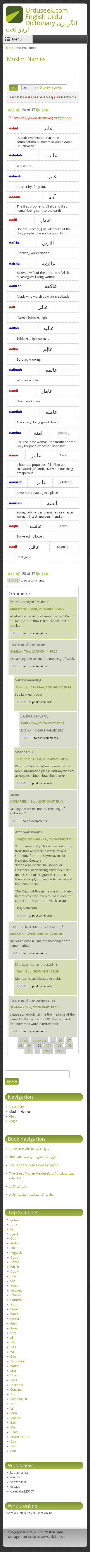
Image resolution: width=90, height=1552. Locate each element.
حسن (13, 1224)
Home (9, 48)
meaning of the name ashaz (32, 1000)
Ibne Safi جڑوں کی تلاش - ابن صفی (33, 1157)
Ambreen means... (29, 832)
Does (14, 1375)
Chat (12, 1116)
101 (48, 1045)
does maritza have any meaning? (36, 926)
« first (24, 1041)
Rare (13, 1328)
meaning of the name (27, 644)
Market (15, 1418)
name (14, 794)
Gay (13, 1333)
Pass (13, 1380)
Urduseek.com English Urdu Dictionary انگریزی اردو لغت (41, 19)
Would (14, 1309)
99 (29, 1045)
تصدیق (14, 1219)
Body (14, 1271)
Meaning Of (18, 1399)
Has (13, 1347)
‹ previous (40, 1041)
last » (60, 1050)
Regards (16, 1252)
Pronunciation (20, 1437)
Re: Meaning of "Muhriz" (30, 601)
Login (13, 1121)
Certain (15, 1318)
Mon (13, 1413)
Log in (13, 580)
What (14, 1314)
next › (47, 1050)
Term (14, 1432)
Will (12, 1352)
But (13, 1404)
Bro (13, 1394)
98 (20, 1045)
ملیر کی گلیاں (18, 1186)
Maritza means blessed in (36, 964)
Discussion (18, 1361)
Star (13, 1371)
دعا (12, 1229)
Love (13, 1248)
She (13, 1281)
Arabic (14, 1243)
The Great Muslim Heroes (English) (34, 1165)
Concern (16, 1389)
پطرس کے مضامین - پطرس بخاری (31, 1194)
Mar (13, 1427)
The (13, 1276)
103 (68, 1045)
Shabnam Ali (25, 752)
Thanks (15, 1295)
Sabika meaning (28, 680)
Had (13, 1342)
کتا (12, 1408)
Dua (13, 1441)
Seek (13, 1323)
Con (13, 1451)
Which (14, 1267)
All (12, 1338)
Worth (14, 1366)
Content (16, 1300)
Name (14, 1262)
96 (60, 1041)
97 (69, 1041)
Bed (13, 1422)
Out (13, 1238)
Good (14, 1257)
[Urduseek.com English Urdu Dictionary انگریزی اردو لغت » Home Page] (14, 21)
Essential (16, 1385)
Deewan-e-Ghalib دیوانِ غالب (29, 1149)
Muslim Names (20, 1111)
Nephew (16, 1290)
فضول (14, 1234)
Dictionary (16, 1107)
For (12, 1446)
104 (28, 1050)
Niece (14, 1285)
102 (58, 1045)
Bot (13, 1304)
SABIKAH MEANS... (35, 716)
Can (13, 1356)
